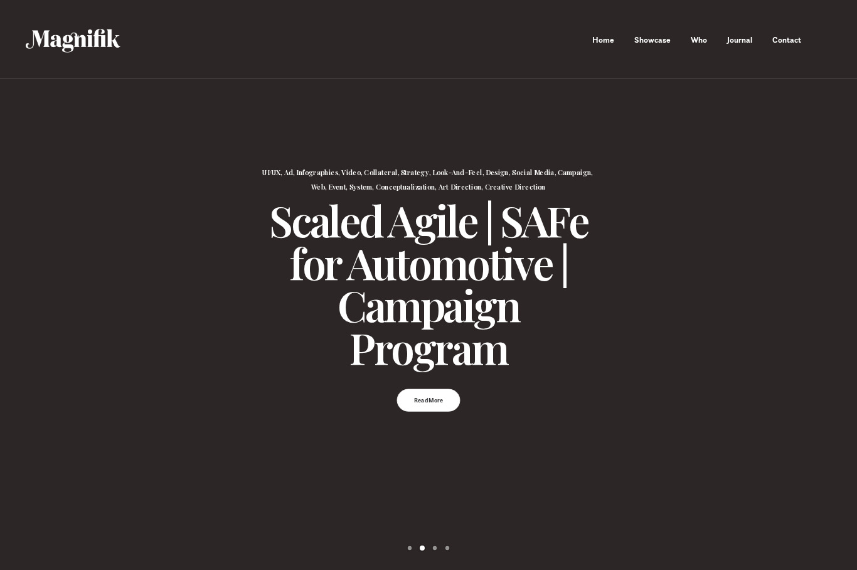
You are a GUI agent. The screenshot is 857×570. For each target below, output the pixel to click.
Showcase (652, 40)
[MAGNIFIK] (74, 39)
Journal (739, 40)
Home (603, 40)
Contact (786, 40)
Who (699, 40)
